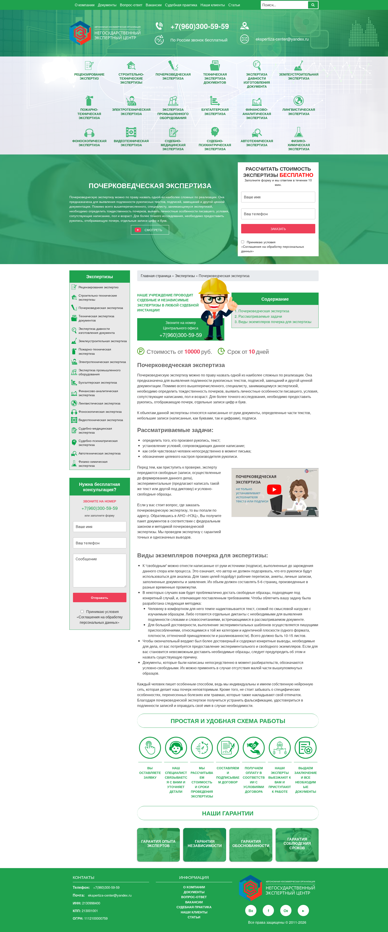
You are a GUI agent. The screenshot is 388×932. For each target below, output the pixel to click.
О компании (85, 4)
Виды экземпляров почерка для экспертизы (274, 321)
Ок (286, 910)
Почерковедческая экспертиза (263, 310)
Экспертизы (185, 275)
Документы (107, 4)
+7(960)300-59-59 (199, 26)
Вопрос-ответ (131, 4)
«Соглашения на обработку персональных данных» (100, 619)
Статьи (234, 4)
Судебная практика (181, 4)
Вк (251, 910)
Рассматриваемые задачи (260, 316)
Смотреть (153, 230)
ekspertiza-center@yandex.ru (282, 39)
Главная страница (156, 275)
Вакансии (154, 4)
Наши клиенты (213, 4)
